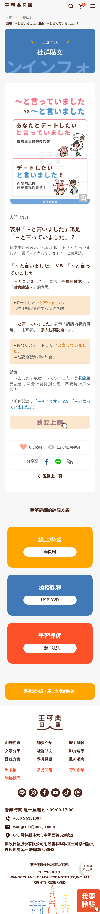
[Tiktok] (66, 792)
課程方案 (12, 759)
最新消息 (76, 759)
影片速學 (76, 751)
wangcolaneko (33, 792)
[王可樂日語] (18, 5)
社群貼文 (26, 17)
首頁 (9, 17)
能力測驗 (76, 743)
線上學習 (50, 547)
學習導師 (50, 643)
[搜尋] (71, 6)
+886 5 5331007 (27, 818)
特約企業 (76, 770)
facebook (46, 461)
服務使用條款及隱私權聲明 (50, 865)
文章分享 (12, 751)
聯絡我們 (12, 778)
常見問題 (44, 770)
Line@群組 (22, 792)
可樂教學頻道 (55, 792)
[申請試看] (88, 911)
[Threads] (78, 792)
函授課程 (50, 595)
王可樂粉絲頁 (44, 792)
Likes (35, 447)
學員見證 (44, 759)
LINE (58, 461)
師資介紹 (44, 743)
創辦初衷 (12, 743)
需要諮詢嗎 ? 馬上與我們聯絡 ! (50, 691)
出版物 (11, 770)
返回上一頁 (52, 476)
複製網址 (70, 461)
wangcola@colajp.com (34, 827)
